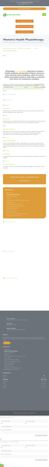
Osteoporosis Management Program (14, 204)
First (2, 423)
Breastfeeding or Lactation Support (14, 215)
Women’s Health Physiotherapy (13, 194)
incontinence (30, 87)
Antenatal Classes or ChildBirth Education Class (16, 213)
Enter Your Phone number (6, 429)
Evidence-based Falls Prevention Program (15, 206)
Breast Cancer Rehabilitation (12, 208)
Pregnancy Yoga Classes (11, 211)
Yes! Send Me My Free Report (41, 435)
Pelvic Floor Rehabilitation (11, 196)
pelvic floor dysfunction (18, 87)
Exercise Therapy (10, 202)
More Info (7, 342)
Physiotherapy (9, 192)
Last (26, 423)
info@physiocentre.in (25, 4)
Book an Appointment (24, 180)
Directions (2, 466)
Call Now (1, 465)
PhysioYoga (8, 198)
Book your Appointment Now (24, 8)
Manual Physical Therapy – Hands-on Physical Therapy (18, 200)
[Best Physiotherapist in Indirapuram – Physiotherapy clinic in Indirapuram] (12, 14)
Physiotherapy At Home (11, 209)
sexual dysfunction (8, 88)
